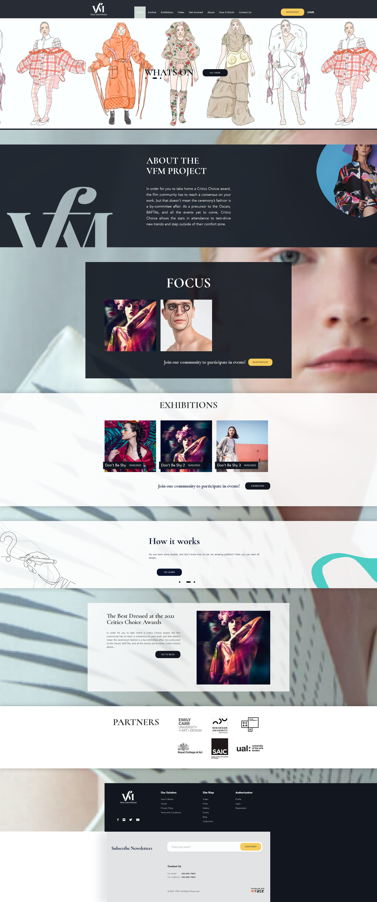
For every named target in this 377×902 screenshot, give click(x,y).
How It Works (226, 12)
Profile (238, 799)
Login (310, 12)
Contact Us (245, 12)
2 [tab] (155, 78)
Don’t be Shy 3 (229, 465)
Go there (224, 72)
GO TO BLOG (168, 654)
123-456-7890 (188, 874)
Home (140, 12)
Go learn (169, 572)
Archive (152, 12)
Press (205, 803)
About (210, 12)
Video (181, 12)
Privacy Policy (167, 808)
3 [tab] (162, 78)
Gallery (206, 808)
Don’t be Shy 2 (173, 465)
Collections (208, 821)
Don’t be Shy (115, 465)
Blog (205, 817)
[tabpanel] (186, 72)
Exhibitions (167, 12)
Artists (206, 812)
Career (164, 803)
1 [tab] (147, 78)
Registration (292, 12)
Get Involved (196, 12)
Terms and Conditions (171, 812)
